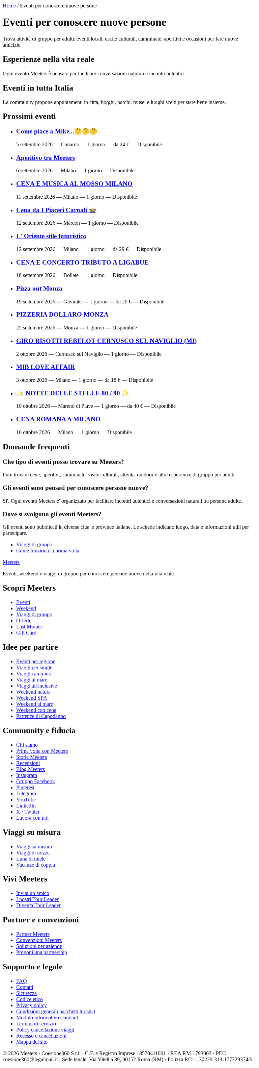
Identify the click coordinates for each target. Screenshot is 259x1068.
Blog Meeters (30, 769)
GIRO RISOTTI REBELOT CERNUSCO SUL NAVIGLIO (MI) (106, 340)
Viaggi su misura (34, 846)
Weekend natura (33, 692)
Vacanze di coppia (35, 865)
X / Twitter (27, 812)
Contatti (24, 987)
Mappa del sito (32, 1042)
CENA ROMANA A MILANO (58, 419)
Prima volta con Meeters (42, 751)
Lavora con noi (32, 818)
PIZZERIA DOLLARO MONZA (62, 314)
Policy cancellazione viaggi (45, 1030)
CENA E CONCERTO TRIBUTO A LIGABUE (82, 262)
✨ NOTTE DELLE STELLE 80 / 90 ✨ (73, 393)
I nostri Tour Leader (37, 899)
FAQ (21, 981)
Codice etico (29, 999)
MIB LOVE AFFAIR (45, 366)
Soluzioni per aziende (39, 946)
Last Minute (29, 626)
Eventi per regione (35, 661)
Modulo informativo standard (47, 1017)
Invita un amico (32, 893)
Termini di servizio (36, 1023)
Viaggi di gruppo (34, 544)
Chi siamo (27, 745)
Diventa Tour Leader (38, 905)
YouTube (26, 799)
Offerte (23, 620)
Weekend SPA (31, 698)
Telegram (26, 793)
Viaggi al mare (31, 679)
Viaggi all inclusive (36, 686)
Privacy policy (31, 1005)
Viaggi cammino (33, 673)
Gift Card (26, 633)
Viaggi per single (34, 667)
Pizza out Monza (39, 288)
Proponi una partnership (41, 952)
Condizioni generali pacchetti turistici (55, 1011)
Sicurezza (26, 993)
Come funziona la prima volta (47, 550)
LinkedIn (26, 806)
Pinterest (25, 787)
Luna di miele (31, 859)
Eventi (23, 602)
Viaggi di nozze (33, 852)
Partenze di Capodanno (41, 716)
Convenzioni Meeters (39, 940)
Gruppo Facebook (35, 781)
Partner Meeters (33, 934)
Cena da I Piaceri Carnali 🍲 (56, 210)
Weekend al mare (34, 704)
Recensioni (28, 763)
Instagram (26, 775)
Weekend (26, 608)
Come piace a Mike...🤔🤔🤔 (56, 131)
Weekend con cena (36, 710)
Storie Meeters (31, 757)
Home (9, 5)
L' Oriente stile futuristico (51, 236)
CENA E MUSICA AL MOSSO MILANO (74, 183)
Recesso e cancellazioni (41, 1036)
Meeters (11, 562)
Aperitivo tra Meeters (45, 157)
